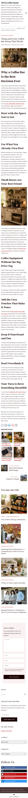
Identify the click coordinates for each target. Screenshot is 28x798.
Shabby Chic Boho (6, 731)
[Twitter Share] (6, 425)
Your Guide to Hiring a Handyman (13, 520)
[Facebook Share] (2, 425)
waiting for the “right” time (17, 392)
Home (3, 516)
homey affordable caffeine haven (14, 103)
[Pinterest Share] (12, 425)
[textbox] (14, 246)
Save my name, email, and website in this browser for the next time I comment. (14, 670)
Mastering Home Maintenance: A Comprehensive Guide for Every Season (12, 551)
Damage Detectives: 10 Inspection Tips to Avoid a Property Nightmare (13, 611)
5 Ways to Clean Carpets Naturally (13, 583)
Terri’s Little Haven (10, 3)
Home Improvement (7, 35)
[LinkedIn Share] (9, 425)
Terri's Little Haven (5, 44)
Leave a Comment (14, 796)
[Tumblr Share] (16, 425)
